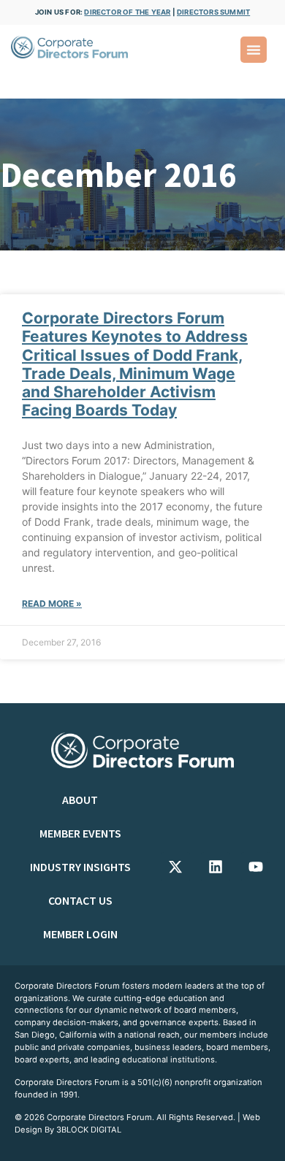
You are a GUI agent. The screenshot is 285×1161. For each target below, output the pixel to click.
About (80, 799)
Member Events (80, 833)
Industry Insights (80, 866)
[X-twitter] (175, 866)
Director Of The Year (127, 12)
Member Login (80, 934)
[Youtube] (255, 866)
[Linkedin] (215, 866)
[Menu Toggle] (253, 50)
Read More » (52, 603)
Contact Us (80, 900)
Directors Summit (213, 12)
